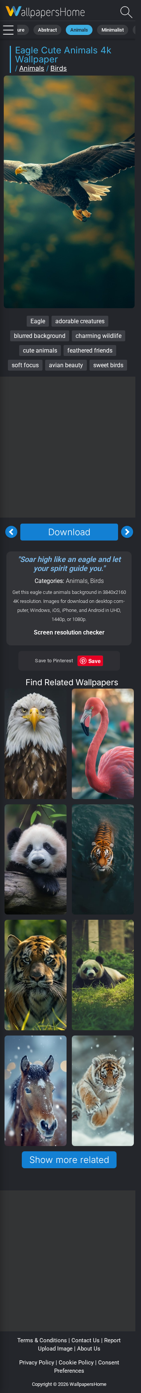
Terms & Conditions (42, 1340)
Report (112, 1340)
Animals (79, 30)
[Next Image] (127, 532)
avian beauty (66, 365)
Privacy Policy (36, 1362)
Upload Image (55, 1348)
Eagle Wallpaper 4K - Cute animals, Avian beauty (45, 12)
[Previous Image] (11, 532)
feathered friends (89, 350)
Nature (17, 30)
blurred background (39, 335)
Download (69, 532)
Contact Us (85, 1340)
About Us (88, 1348)
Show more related (69, 1159)
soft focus (25, 365)
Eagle (37, 321)
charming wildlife (98, 335)
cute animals (40, 350)
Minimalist (113, 30)
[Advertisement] (70, 447)
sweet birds (108, 365)
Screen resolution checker (69, 632)
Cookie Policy (76, 1362)
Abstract (47, 30)
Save (94, 661)
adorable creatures (80, 321)
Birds (58, 68)
